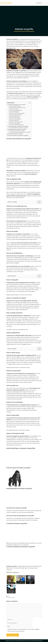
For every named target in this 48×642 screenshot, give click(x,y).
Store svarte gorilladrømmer (16, 110)
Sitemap (19, 640)
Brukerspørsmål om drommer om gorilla (17, 129)
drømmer (10, 597)
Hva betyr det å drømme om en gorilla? (16, 104)
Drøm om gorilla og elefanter (16, 114)
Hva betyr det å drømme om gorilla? (17, 130)
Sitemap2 (40, 640)
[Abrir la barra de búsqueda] (46, 3)
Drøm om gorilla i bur (14, 120)
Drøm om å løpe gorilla (15, 123)
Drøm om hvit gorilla (14, 108)
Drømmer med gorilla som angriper (17, 113)
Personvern (23, 640)
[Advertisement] (24, 14)
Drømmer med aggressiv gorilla (17, 124)
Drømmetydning (6, 3)
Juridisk (28, 640)
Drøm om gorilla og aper (15, 117)
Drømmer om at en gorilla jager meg (17, 107)
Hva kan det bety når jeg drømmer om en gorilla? (20, 132)
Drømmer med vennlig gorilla (16, 121)
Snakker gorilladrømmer (15, 116)
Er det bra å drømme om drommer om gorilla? (18, 135)
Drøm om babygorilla (14, 111)
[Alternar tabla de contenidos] (29, 103)
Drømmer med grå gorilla (15, 119)
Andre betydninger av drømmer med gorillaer (18, 126)
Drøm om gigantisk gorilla (15, 106)
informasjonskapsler (34, 640)
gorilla (13, 597)
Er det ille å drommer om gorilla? (15, 133)
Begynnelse (39, 2)
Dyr (8, 596)
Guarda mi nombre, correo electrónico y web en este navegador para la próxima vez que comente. (23, 630)
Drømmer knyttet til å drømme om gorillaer (19, 127)
